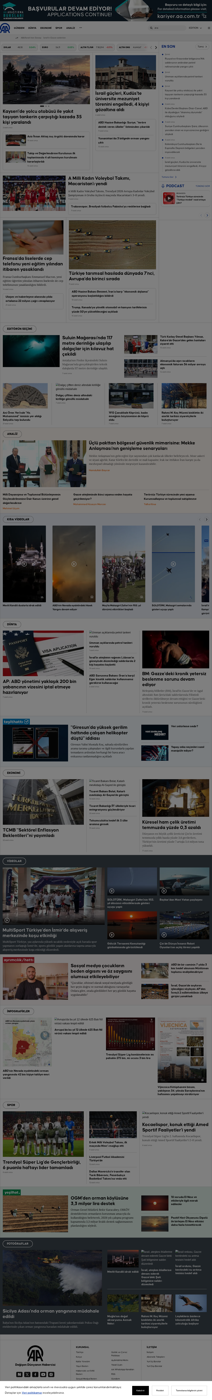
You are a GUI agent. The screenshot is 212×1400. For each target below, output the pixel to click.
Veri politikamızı (32, 1393)
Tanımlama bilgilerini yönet (189, 1390)
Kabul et (140, 1390)
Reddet (160, 1390)
